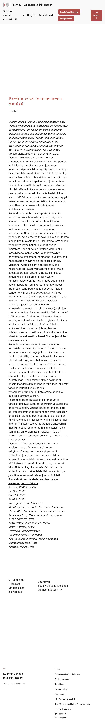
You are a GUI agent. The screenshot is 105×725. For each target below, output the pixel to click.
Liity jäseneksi (66, 19)
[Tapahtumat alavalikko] (54, 15)
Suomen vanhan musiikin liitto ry (33, 4)
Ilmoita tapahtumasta (69, 12)
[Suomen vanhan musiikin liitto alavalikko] (23, 15)
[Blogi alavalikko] (34, 15)
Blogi (16, 111)
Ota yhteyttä (96, 15)
